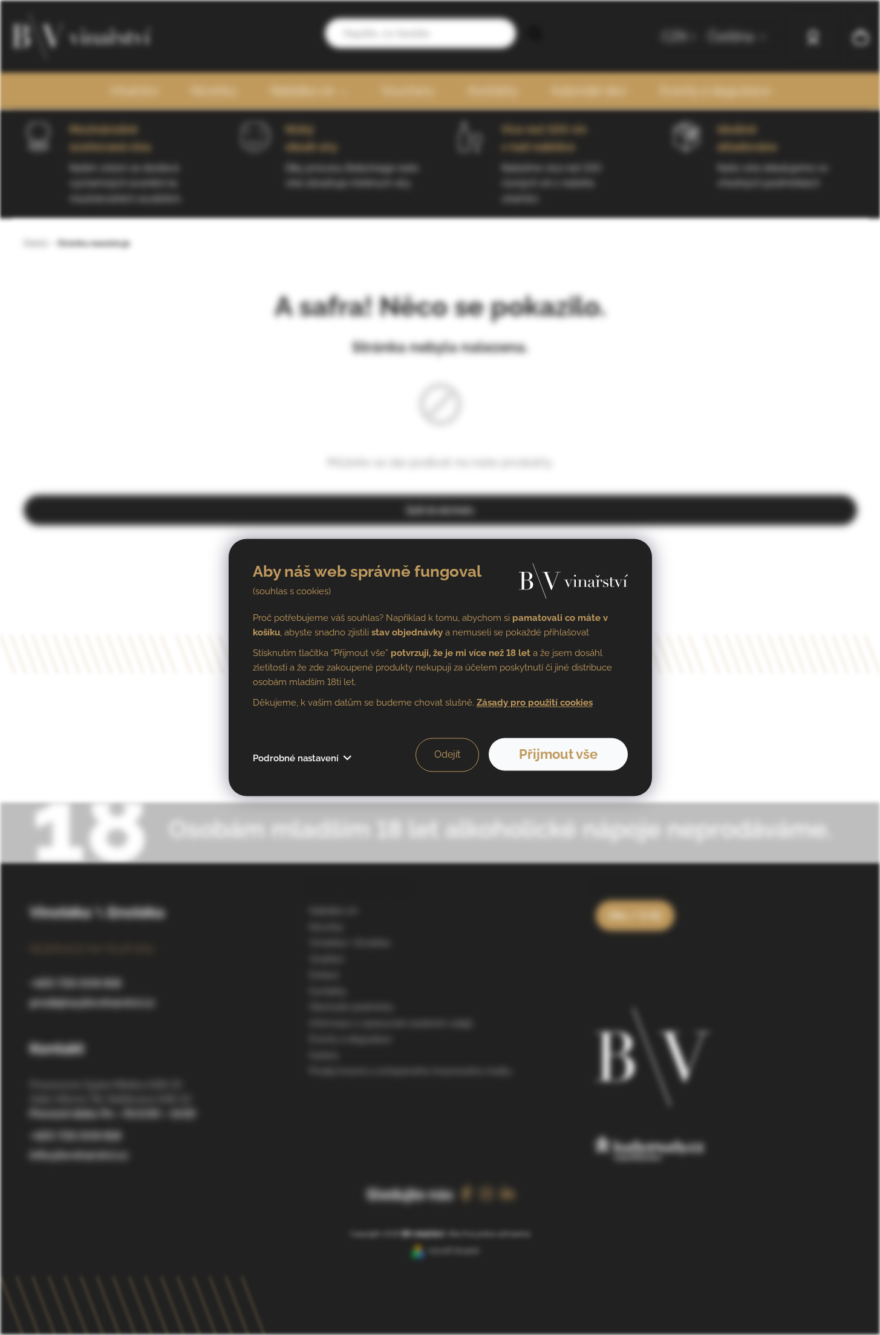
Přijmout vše (558, 755)
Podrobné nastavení (296, 758)
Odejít (447, 755)
